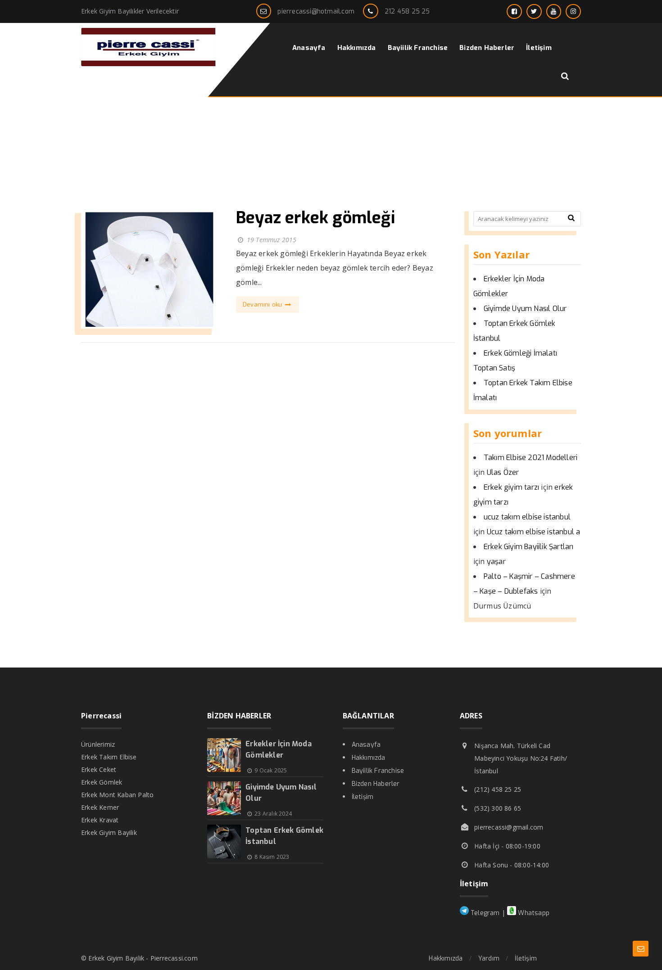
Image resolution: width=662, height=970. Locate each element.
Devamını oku (263, 304)
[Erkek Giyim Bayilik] (148, 63)
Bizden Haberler (376, 784)
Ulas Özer (503, 472)
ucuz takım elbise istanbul (527, 517)
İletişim (363, 797)
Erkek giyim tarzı (511, 487)
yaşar (496, 561)
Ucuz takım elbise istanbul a (533, 532)
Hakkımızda (368, 757)
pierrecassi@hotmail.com (315, 11)
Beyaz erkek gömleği (315, 218)
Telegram (484, 913)
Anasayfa (366, 744)
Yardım (488, 958)
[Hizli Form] (640, 948)
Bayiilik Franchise (378, 771)
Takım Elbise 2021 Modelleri (530, 457)
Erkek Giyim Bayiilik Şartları (529, 546)
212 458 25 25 (407, 11)
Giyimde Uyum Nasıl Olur (525, 308)
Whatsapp (532, 913)
